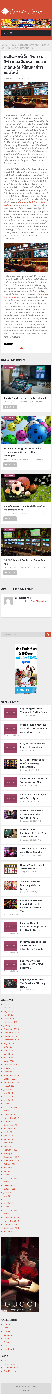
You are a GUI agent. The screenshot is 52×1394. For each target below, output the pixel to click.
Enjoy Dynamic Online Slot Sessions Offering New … (33, 983)
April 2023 (8, 1142)
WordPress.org (11, 1371)
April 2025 (8, 1057)
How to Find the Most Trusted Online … (32, 867)
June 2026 (8, 1007)
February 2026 (10, 1022)
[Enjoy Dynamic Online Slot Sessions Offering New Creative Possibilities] (12, 987)
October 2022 (10, 1164)
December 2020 (11, 1217)
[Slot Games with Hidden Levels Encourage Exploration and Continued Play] (12, 767)
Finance (7, 1331)
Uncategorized (10, 1349)
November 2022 (11, 1160)
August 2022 (9, 1167)
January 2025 (10, 1068)
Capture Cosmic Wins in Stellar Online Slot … (33, 780)
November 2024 (11, 1075)
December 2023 (11, 1114)
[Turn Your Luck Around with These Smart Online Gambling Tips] (12, 856)
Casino (7, 1327)
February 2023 (10, 1149)
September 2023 (11, 1125)
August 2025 (9, 1043)
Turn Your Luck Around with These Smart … (33, 850)
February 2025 (10, 1064)
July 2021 (8, 1192)
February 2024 (10, 1107)
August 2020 (9, 1231)
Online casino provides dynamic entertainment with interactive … (33, 728)
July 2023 (8, 1132)
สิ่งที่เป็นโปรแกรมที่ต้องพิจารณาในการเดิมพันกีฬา (25, 562)
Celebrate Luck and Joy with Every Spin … (33, 796)
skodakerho (9, 78)
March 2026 (9, 1018)
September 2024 (11, 1082)
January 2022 (10, 1181)
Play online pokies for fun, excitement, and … (33, 745)
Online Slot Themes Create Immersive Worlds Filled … (31, 814)
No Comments (37, 402)
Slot (5, 1345)
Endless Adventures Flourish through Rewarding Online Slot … (31, 906)
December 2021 (11, 1185)
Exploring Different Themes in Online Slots (33, 710)
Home (7, 45)
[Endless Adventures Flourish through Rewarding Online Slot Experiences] (12, 908)
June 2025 (8, 1050)
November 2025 (11, 1032)
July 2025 (8, 1046)
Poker (6, 1342)
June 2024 (8, 1093)
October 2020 (10, 1224)
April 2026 (8, 1014)
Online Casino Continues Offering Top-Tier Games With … (33, 833)
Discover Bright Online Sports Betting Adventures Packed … (33, 945)
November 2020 (11, 1220)
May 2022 (8, 1171)
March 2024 (9, 1103)
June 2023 (8, 1135)
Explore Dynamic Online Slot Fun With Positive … (32, 964)
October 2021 (10, 1188)
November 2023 (11, 1117)
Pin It (20, 347)
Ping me (26, 1391)
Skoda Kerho (33, 1386)
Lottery (7, 1338)
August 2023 (9, 1128)
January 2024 (10, 1110)
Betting (14, 45)
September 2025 (11, 1039)
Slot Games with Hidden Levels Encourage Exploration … (33, 763)
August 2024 (9, 1085)
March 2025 (9, 1061)
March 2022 (9, 1174)
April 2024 (8, 1100)
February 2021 (10, 1210)
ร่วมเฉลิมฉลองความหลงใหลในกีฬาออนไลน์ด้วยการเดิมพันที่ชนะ (24, 508)
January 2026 (10, 1025)
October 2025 (10, 1036)
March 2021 (9, 1206)
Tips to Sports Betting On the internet (25, 398)
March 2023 (9, 1146)
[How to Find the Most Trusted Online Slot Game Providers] (12, 873)
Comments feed (11, 1367)
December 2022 (11, 1157)
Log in (6, 1360)
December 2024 (11, 1071)
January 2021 (10, 1213)
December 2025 (11, 1029)
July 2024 (8, 1089)
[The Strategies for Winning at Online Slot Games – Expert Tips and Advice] (12, 889)
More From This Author (36, 601)
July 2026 (8, 1004)
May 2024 (8, 1096)
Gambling (8, 1334)
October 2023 (10, 1121)
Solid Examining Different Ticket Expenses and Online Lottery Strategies (23, 452)
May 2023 (8, 1139)
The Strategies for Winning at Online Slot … (30, 885)
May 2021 (8, 1199)
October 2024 (10, 1078)
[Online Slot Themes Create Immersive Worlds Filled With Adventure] (12, 818)
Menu (6, 33)
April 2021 (8, 1203)
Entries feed (9, 1364)
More (8, 407)
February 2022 (10, 1178)
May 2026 (8, 1011)
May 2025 (8, 1054)
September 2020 (11, 1228)
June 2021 (8, 1196)
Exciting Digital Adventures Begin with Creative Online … (33, 926)
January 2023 (10, 1153)
